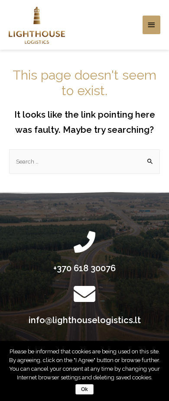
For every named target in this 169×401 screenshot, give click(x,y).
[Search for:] (84, 161)
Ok (84, 389)
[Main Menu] (152, 25)
